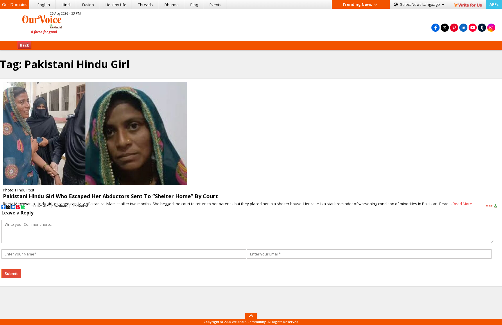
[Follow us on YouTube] (473, 27)
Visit (489, 206)
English (43, 4)
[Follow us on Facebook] (435, 27)
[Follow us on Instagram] (491, 27)
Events (215, 4)
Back (24, 45)
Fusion (88, 4)
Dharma (171, 4)
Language (420, 4)
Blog (194, 4)
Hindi (66, 4)
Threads (145, 4)
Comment (80, 206)
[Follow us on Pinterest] (454, 27)
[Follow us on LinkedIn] (463, 27)
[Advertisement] (251, 24)
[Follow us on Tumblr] (482, 27)
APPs (494, 4)
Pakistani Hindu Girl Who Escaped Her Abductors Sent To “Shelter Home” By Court (110, 196)
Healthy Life (115, 4)
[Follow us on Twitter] (445, 27)
